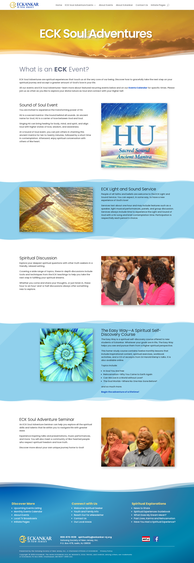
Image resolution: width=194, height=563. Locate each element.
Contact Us (142, 5)
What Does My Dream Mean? (150, 515)
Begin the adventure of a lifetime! (120, 391)
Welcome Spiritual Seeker (88, 508)
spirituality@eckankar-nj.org (95, 537)
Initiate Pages (158, 5)
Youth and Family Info (86, 511)
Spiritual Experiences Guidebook (152, 511)
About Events (106, 5)
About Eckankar (124, 5)
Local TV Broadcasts (25, 518)
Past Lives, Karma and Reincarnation (154, 518)
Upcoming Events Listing (28, 508)
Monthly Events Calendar (28, 511)
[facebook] (156, 540)
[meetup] (146, 540)
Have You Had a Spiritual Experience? (155, 521)
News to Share (142, 508)
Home (59, 5)
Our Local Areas (83, 521)
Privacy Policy (106, 551)
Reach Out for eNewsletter (89, 515)
